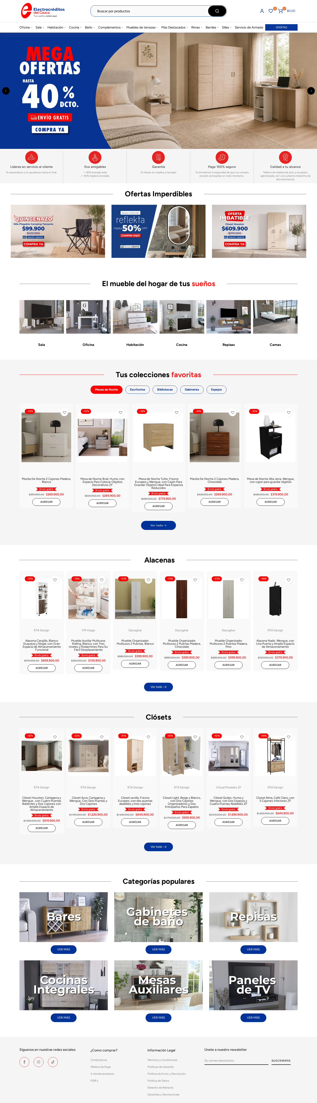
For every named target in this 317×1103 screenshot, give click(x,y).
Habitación (55, 27)
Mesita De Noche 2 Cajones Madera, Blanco (46, 480)
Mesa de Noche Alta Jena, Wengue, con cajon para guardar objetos (270, 480)
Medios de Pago (101, 1066)
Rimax (195, 27)
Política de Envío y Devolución (167, 1073)
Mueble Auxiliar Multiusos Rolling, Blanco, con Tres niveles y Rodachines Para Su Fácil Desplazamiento (88, 645)
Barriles (211, 27)
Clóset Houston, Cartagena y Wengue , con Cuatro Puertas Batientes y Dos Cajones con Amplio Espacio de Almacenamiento (41, 804)
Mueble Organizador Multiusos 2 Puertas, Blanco (135, 642)
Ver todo (157, 525)
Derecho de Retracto (161, 1087)
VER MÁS (63, 949)
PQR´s (94, 1080)
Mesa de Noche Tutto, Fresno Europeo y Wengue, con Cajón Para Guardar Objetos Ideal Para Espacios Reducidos (158, 483)
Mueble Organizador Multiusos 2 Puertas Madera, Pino (229, 644)
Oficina (24, 27)
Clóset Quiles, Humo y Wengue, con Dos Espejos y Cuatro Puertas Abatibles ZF (228, 801)
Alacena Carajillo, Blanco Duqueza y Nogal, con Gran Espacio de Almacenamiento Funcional (42, 645)
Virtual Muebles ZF (228, 787)
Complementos (109, 27)
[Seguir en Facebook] (24, 1062)
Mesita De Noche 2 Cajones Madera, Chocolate (214, 480)
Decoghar (135, 630)
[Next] (311, 91)
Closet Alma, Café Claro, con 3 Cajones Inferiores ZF (275, 799)
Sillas (225, 27)
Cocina (74, 27)
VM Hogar (88, 630)
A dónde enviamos (102, 1073)
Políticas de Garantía (161, 1066)
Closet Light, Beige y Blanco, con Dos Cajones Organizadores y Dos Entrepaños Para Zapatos (182, 802)
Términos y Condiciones (162, 1060)
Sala (39, 27)
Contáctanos (99, 1060)
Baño (88, 27)
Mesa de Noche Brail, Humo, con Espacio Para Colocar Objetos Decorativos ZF (102, 482)
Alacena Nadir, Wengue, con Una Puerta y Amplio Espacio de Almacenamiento (275, 644)
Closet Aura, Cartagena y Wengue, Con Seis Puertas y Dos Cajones (88, 801)
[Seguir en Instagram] (39, 1062)
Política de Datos (158, 1080)
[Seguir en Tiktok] (53, 1062)
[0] (270, 11)
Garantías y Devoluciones (163, 1094)
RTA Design (41, 630)
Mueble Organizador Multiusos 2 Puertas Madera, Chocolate (182, 644)
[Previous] (6, 91)
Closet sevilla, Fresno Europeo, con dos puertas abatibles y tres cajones (135, 801)
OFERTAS (281, 27)
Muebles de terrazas (140, 27)
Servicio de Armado (249, 27)
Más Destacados (173, 27)
